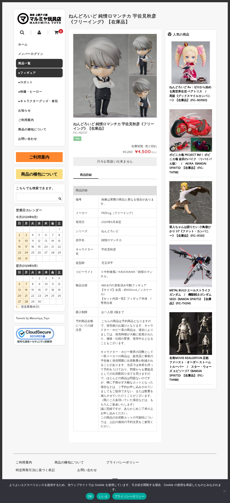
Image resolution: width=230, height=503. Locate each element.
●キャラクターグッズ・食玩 (38, 101)
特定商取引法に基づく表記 (35, 470)
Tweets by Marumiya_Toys (32, 318)
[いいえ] (224, 491)
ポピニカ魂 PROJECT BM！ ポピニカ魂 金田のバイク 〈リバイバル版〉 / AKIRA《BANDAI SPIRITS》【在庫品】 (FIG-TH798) (190, 163)
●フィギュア (27, 72)
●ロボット (25, 82)
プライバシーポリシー (122, 462)
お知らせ (24, 110)
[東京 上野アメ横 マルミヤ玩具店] (39, 21)
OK (90, 496)
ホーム (23, 44)
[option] (115, 76)
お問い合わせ (27, 138)
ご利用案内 (26, 120)
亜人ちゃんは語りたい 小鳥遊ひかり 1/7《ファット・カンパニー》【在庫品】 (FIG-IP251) (190, 231)
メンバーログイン (30, 54)
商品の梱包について (32, 129)
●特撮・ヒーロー (30, 91)
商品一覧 (24, 63)
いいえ (103, 496)
